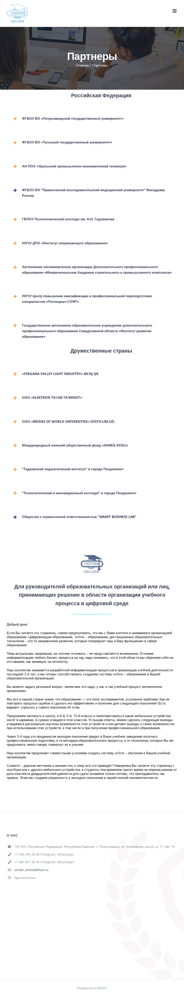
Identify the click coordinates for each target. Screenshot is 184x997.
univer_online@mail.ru (31, 870)
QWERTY (101, 988)
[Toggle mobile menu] (175, 11)
